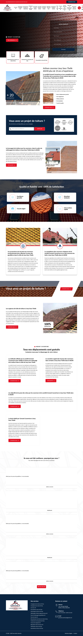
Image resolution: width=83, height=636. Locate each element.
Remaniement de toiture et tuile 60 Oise (25, 7)
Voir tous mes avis (41, 586)
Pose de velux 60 (57, 8)
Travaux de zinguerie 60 (60, 8)
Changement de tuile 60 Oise (20, 7)
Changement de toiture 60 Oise (53, 7)
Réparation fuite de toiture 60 (74, 7)
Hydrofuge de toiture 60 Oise (44, 7)
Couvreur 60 (15, 8)
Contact (75, 633)
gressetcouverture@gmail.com (65, 617)
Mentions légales (68, 633)
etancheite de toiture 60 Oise (40, 7)
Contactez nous (71, 1)
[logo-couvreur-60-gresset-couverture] (8, 10)
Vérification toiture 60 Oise (49, 7)
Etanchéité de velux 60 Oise (35, 7)
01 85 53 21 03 (69, 612)
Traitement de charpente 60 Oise (31, 8)
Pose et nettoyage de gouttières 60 (64, 8)
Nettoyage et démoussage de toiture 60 (69, 8)
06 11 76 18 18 (61, 612)
